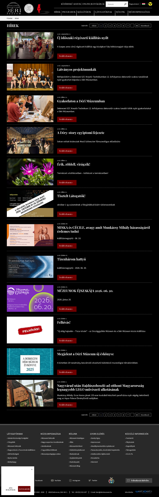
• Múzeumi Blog (74, 466)
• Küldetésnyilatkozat (77, 450)
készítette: (129, 492)
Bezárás (30, 470)
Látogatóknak (103, 11)
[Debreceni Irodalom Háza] (43, 8)
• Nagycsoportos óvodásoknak (51, 442)
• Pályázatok (129, 442)
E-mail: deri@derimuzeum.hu (101, 492)
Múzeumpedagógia (139, 11)
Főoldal (9, 18)
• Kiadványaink (74, 462)
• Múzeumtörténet (75, 446)
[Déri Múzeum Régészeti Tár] (29, 8)
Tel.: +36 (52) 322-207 (79, 492)
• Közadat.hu (94, 458)
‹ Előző (93, 26)
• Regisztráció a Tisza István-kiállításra (21, 450)
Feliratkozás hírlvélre (140, 480)
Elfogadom (24, 489)
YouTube (58, 480)
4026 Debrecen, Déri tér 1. (58, 492)
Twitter (94, 480)
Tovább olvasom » (66, 56)
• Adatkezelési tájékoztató (100, 454)
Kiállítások (84, 11)
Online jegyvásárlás (93, 4)
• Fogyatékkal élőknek (48, 450)
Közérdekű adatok (71, 4)
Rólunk (120, 11)
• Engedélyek (130, 446)
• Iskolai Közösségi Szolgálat (17, 438)
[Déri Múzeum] (14, 8)
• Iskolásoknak (45, 446)
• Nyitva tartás (12, 458)
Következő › (145, 26)
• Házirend (94, 462)
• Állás (71, 442)
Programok (69, 11)
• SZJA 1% (129, 454)
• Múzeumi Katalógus (76, 438)
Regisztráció (134, 4)
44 (137, 26)
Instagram (76, 480)
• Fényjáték (11, 442)
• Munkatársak (74, 454)
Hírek (57, 11)
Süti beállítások (10, 489)
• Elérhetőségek (13, 454)
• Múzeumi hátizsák (14, 446)
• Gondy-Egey (95, 438)
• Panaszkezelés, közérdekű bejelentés (105, 450)
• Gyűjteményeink (75, 458)
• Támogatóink (130, 450)
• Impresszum (95, 442)
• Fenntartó (129, 438)
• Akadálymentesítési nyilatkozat (102, 446)
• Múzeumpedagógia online (50, 454)
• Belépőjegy (11, 462)
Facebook (39, 480)
